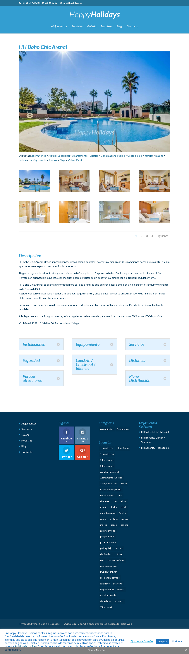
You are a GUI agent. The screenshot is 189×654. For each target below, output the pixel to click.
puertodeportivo (108, 565)
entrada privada (108, 513)
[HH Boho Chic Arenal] (34, 192)
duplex (114, 507)
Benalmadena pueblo (113, 155)
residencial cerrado (110, 577)
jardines (114, 519)
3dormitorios (107, 466)
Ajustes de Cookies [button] (141, 641)
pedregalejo (106, 548)
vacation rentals (108, 595)
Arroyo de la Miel (108, 483)
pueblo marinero (116, 560)
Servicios (77, 26)
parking (124, 524)
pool (102, 560)
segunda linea (107, 589)
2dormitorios (38, 155)
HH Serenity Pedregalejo (155, 447)
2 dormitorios (107, 454)
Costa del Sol (134, 155)
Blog (119, 26)
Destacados (123, 429)
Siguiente (162, 235)
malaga (159, 155)
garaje (103, 519)
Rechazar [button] (177, 641)
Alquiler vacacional (59, 155)
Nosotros (106, 26)
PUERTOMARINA (108, 571)
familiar (149, 155)
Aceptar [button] (162, 641)
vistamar (119, 601)
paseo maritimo (108, 542)
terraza (121, 589)
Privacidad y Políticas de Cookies (39, 623)
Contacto (132, 26)
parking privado (38, 160)
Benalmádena (107, 495)
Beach (124, 483)
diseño (103, 507)
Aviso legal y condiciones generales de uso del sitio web (98, 623)
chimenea (105, 501)
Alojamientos (59, 26)
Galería (91, 26)
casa (120, 495)
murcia (103, 524)
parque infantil (107, 536)
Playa (62, 160)
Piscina (53, 160)
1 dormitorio (106, 448)
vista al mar (105, 601)
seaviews (117, 583)
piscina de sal (106, 554)
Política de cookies (26, 646)
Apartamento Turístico (85, 155)
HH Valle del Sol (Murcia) (155, 432)
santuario (105, 583)
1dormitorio (122, 448)
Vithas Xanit (75, 160)
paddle (23, 160)
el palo (124, 507)
